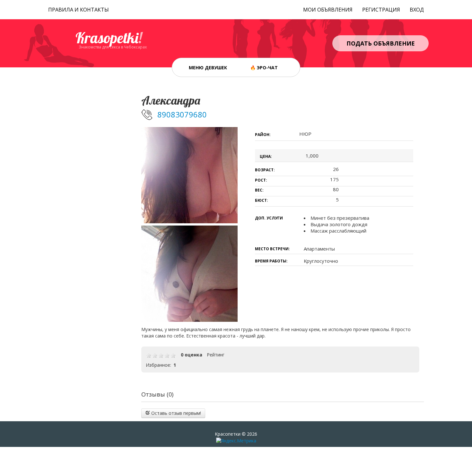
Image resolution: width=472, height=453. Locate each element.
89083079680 (182, 114)
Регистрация (381, 9)
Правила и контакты (78, 9)
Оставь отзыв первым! (175, 413)
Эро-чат (267, 67)
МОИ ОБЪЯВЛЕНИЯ (328, 9)
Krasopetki (108, 38)
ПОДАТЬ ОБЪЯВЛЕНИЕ (380, 43)
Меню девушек (208, 67)
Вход (417, 9)
